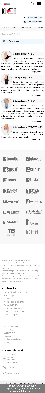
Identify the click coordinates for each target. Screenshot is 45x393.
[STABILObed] (11, 222)
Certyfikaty (8, 330)
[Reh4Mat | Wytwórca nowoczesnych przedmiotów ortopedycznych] (9, 14)
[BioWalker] (11, 200)
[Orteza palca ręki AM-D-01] (6, 108)
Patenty (7, 342)
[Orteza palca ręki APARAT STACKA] (6, 134)
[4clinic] (34, 169)
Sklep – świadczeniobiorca (15, 292)
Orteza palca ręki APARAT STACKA (27, 127)
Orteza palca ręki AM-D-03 (24, 77)
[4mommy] (34, 200)
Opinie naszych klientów (14, 311)
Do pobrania (9, 299)
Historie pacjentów (12, 315)
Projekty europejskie (13, 308)
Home (4, 34)
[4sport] (11, 169)
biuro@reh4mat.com (34, 21)
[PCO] (34, 190)
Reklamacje (9, 295)
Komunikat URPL (11, 305)
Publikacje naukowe (12, 339)
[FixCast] (11, 190)
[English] (8, 4)
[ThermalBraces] (34, 222)
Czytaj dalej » (37, 72)
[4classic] (34, 158)
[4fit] (34, 232)
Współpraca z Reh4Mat (14, 302)
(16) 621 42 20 (36, 18)
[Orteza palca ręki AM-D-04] (6, 61)
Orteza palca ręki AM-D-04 (24, 54)
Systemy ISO (9, 333)
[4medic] (11, 158)
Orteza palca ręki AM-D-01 (24, 101)
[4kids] (34, 179)
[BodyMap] (34, 211)
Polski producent (11, 326)
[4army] (11, 179)
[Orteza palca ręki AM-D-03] (6, 84)
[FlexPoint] (11, 211)
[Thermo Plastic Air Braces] (11, 232)
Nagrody (7, 336)
